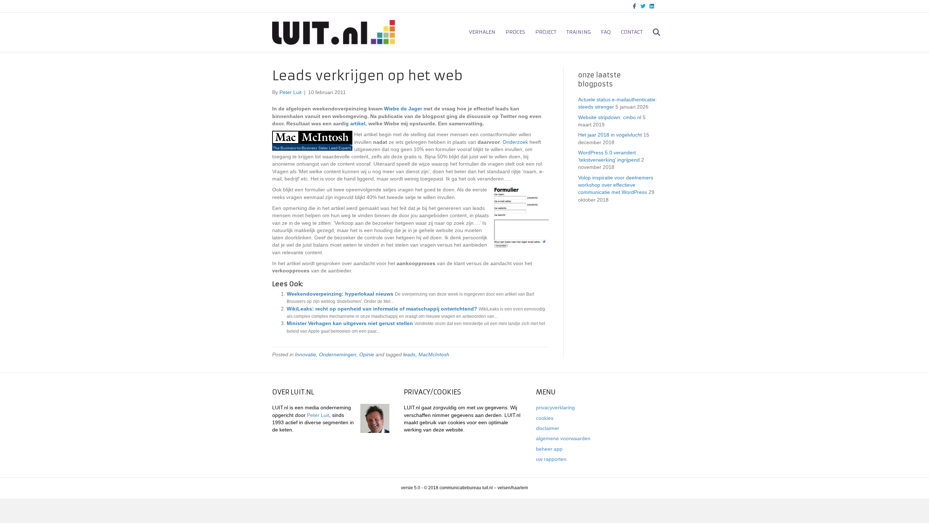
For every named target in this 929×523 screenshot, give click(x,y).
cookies (544, 418)
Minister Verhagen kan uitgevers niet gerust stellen (350, 323)
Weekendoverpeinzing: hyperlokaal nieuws (340, 294)
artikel (357, 123)
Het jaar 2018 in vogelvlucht (610, 135)
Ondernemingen (337, 354)
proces (515, 32)
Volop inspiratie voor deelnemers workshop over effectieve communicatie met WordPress (615, 185)
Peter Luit (318, 415)
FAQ (606, 32)
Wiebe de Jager (403, 109)
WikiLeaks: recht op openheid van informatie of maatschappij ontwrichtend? (382, 309)
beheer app (549, 449)
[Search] (652, 32)
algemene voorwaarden (563, 438)
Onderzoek (515, 142)
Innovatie (305, 354)
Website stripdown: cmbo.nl (609, 117)
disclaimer (547, 428)
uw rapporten (551, 459)
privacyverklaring (555, 407)
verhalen (482, 32)
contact (632, 32)
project (545, 32)
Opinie (366, 354)
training (578, 32)
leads (409, 354)
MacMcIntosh (433, 354)
